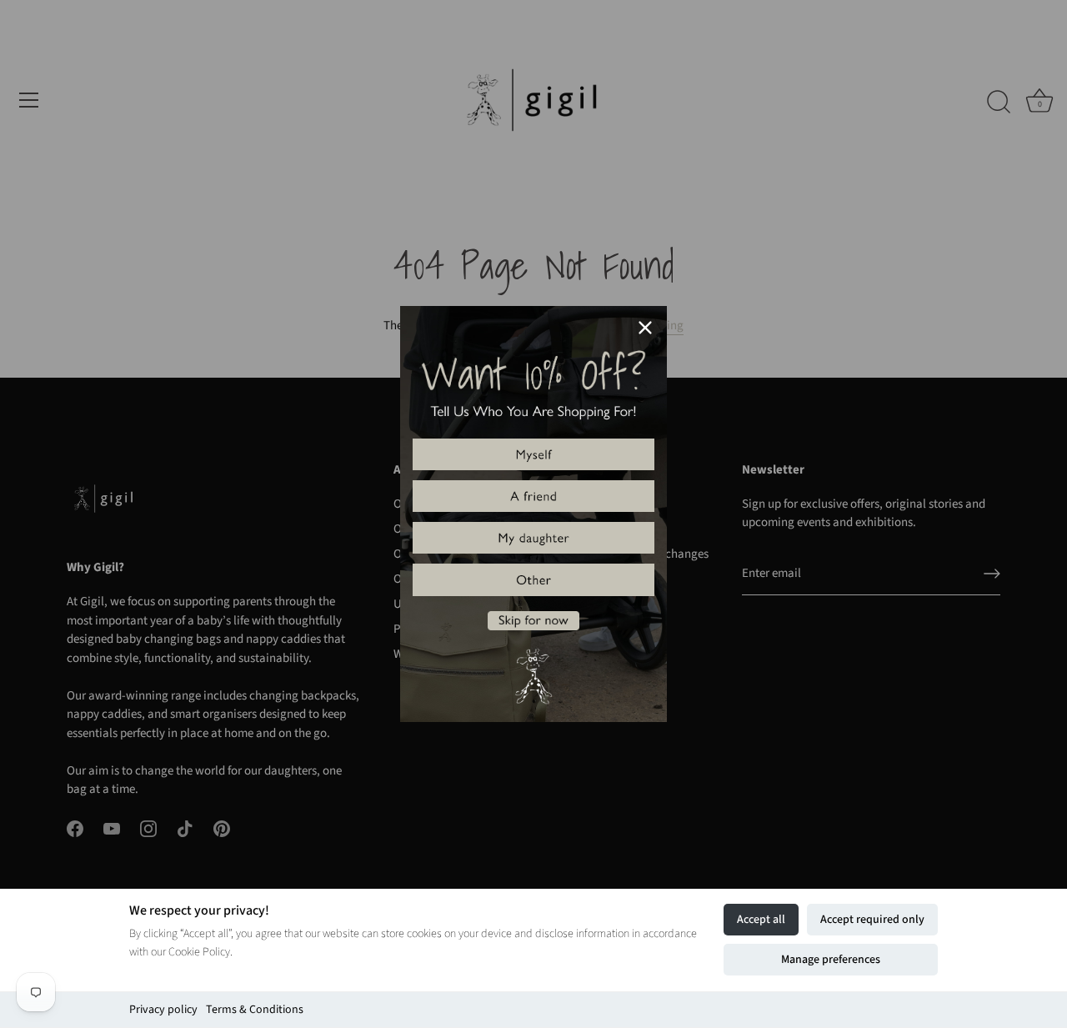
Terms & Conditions (254, 1009)
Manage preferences (830, 959)
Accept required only (872, 919)
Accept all (761, 919)
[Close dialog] (645, 327)
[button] (533, 454)
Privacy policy (163, 1009)
